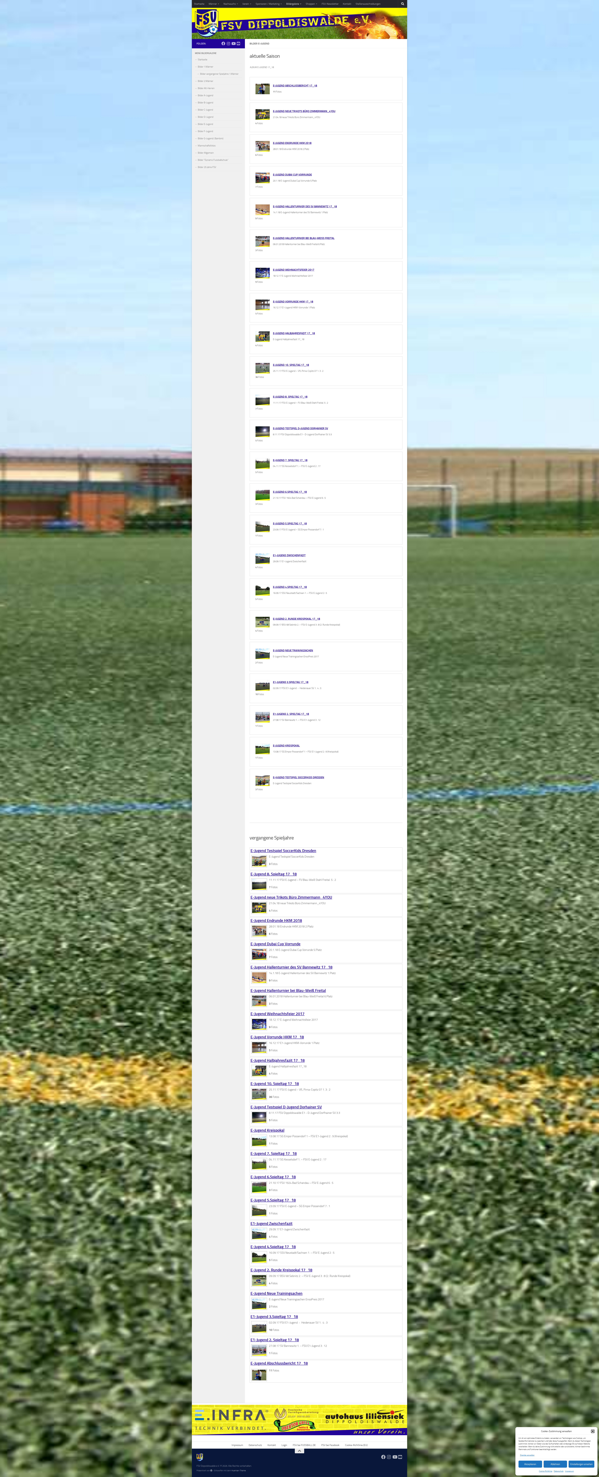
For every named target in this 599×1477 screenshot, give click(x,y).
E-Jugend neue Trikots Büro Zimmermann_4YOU (304, 111)
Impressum (569, 1471)
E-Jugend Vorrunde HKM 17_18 (293, 301)
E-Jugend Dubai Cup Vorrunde (292, 174)
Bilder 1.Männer (205, 66)
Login (284, 1445)
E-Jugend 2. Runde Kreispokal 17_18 (296, 618)
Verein (245, 3)
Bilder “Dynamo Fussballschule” (213, 160)
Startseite (199, 3)
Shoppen (310, 3)
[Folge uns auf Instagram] (228, 43)
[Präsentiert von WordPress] (211, 1471)
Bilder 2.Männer (205, 81)
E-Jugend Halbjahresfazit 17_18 (294, 333)
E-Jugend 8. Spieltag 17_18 (290, 396)
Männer (213, 3)
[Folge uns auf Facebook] (223, 43)
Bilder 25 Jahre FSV (207, 167)
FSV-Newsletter (330, 3)
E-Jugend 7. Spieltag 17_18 (290, 460)
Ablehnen (555, 1464)
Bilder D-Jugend (205, 117)
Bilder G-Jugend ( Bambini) (210, 138)
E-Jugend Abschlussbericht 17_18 (295, 85)
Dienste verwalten (527, 1455)
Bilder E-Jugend (205, 124)
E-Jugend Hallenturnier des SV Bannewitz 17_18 (305, 206)
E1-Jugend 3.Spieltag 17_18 (290, 682)
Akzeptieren (530, 1464)
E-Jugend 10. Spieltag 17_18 (291, 364)
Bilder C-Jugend (205, 109)
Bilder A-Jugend (205, 95)
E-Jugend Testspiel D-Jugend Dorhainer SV (300, 428)
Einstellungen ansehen (581, 1464)
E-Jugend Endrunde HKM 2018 (292, 143)
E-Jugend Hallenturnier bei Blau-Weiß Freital (303, 238)
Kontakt (347, 3)
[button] (592, 1431)
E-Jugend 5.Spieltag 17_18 (290, 523)
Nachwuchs (230, 3)
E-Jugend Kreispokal (286, 745)
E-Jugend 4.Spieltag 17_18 (290, 587)
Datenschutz (558, 1471)
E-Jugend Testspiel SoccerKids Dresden (298, 777)
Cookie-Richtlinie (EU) (356, 1445)
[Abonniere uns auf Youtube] (233, 43)
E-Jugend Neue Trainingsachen (293, 650)
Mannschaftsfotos (207, 145)
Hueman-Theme (238, 1470)
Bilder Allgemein (206, 152)
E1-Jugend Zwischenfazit (289, 555)
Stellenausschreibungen (368, 3)
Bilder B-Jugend (205, 102)
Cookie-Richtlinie (545, 1471)
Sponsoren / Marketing (268, 3)
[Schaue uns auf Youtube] (238, 43)
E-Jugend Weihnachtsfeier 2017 (293, 269)
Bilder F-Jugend (205, 131)
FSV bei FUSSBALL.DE (304, 1445)
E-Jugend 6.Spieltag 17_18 (290, 491)
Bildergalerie (292, 3)
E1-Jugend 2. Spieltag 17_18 (291, 713)
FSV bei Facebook (330, 1445)
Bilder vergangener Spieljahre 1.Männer (219, 74)
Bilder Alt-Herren (206, 88)
